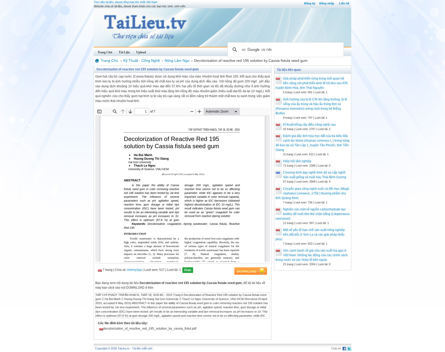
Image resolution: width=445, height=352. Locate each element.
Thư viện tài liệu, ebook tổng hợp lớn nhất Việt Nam (125, 2)
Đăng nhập (326, 3)
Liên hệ (344, 3)
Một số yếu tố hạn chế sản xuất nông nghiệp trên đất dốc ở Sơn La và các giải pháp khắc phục (310, 234)
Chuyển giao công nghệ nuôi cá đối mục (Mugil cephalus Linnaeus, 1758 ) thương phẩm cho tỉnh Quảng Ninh (312, 193)
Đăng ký (309, 3)
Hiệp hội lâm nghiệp (297, 161)
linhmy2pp (134, 270)
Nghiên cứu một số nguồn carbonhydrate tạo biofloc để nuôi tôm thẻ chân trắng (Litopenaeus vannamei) (313, 214)
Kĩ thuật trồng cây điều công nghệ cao (309, 124)
